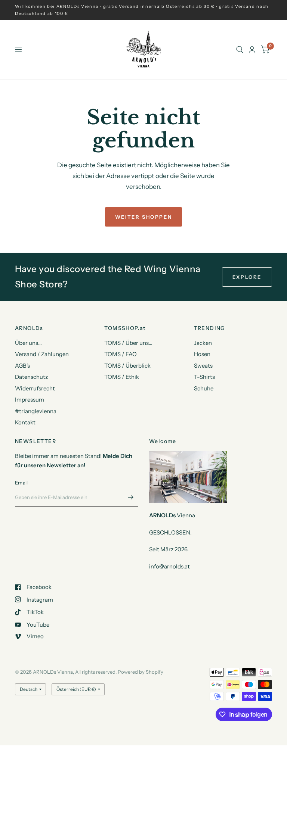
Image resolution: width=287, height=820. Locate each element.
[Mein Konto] (252, 49)
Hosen (202, 354)
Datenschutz (31, 376)
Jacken (203, 342)
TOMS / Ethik (121, 376)
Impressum (29, 399)
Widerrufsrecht (35, 388)
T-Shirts (204, 376)
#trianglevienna (35, 411)
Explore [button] (247, 277)
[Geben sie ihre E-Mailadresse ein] (130, 497)
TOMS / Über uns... (128, 342)
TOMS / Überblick (127, 365)
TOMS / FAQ (120, 354)
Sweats (203, 365)
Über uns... (28, 342)
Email (21, 483)
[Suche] (240, 49)
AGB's (22, 365)
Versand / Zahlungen (42, 354)
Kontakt (25, 422)
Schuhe (203, 388)
